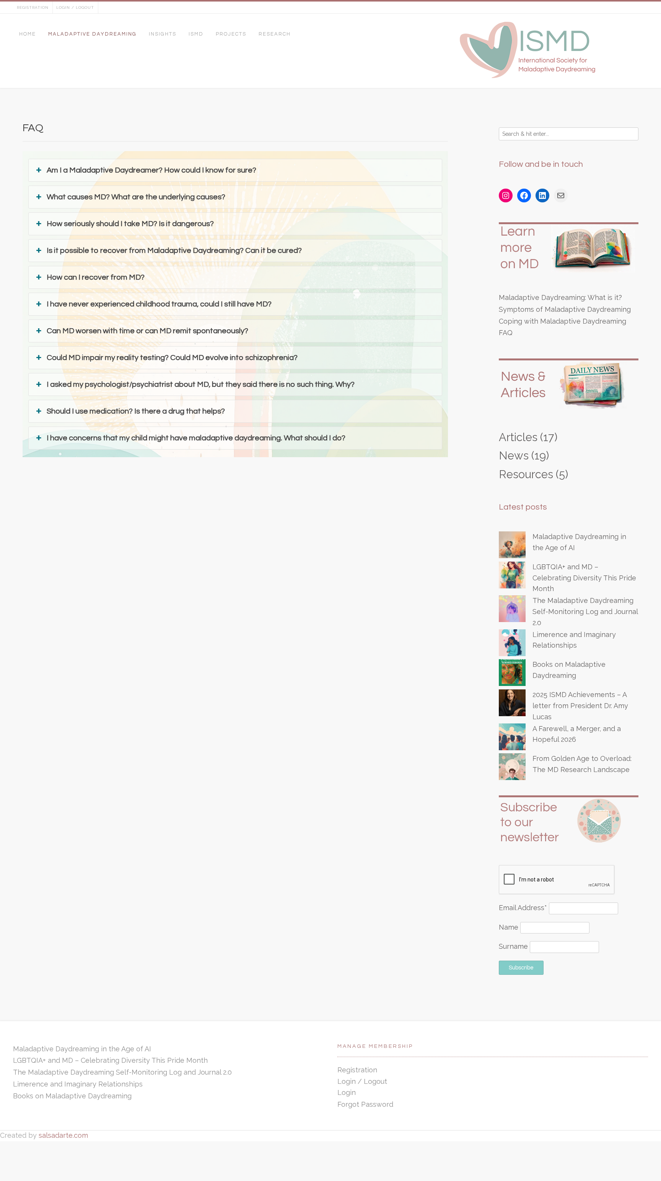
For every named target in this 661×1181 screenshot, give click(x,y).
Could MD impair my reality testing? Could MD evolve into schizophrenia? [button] (172, 358)
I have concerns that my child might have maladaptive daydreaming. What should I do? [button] (196, 438)
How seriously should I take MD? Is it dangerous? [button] (130, 224)
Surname (513, 946)
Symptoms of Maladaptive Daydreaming (565, 309)
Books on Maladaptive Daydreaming (72, 1096)
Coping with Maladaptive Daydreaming (562, 321)
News (514, 455)
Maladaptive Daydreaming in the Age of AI (82, 1049)
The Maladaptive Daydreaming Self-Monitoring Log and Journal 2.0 (585, 611)
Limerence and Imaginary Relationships (78, 1084)
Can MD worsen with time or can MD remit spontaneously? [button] (147, 331)
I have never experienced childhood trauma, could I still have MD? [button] (160, 304)
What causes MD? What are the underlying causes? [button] (136, 197)
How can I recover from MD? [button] (96, 277)
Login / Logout (75, 7)
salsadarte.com (63, 1135)
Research (275, 34)
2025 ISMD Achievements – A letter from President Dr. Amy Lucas (580, 706)
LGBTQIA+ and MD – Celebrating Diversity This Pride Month (584, 578)
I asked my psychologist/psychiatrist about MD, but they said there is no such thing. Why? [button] (201, 384)
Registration (33, 7)
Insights (162, 34)
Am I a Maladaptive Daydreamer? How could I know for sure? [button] (151, 170)
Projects (231, 34)
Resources (526, 474)
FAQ (506, 333)
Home (27, 34)
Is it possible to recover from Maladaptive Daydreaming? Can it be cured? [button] (174, 250)
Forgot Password (365, 1104)
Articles (518, 437)
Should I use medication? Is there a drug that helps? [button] (136, 411)
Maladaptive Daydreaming (92, 34)
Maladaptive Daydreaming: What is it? (560, 297)
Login (346, 1092)
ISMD (196, 34)
